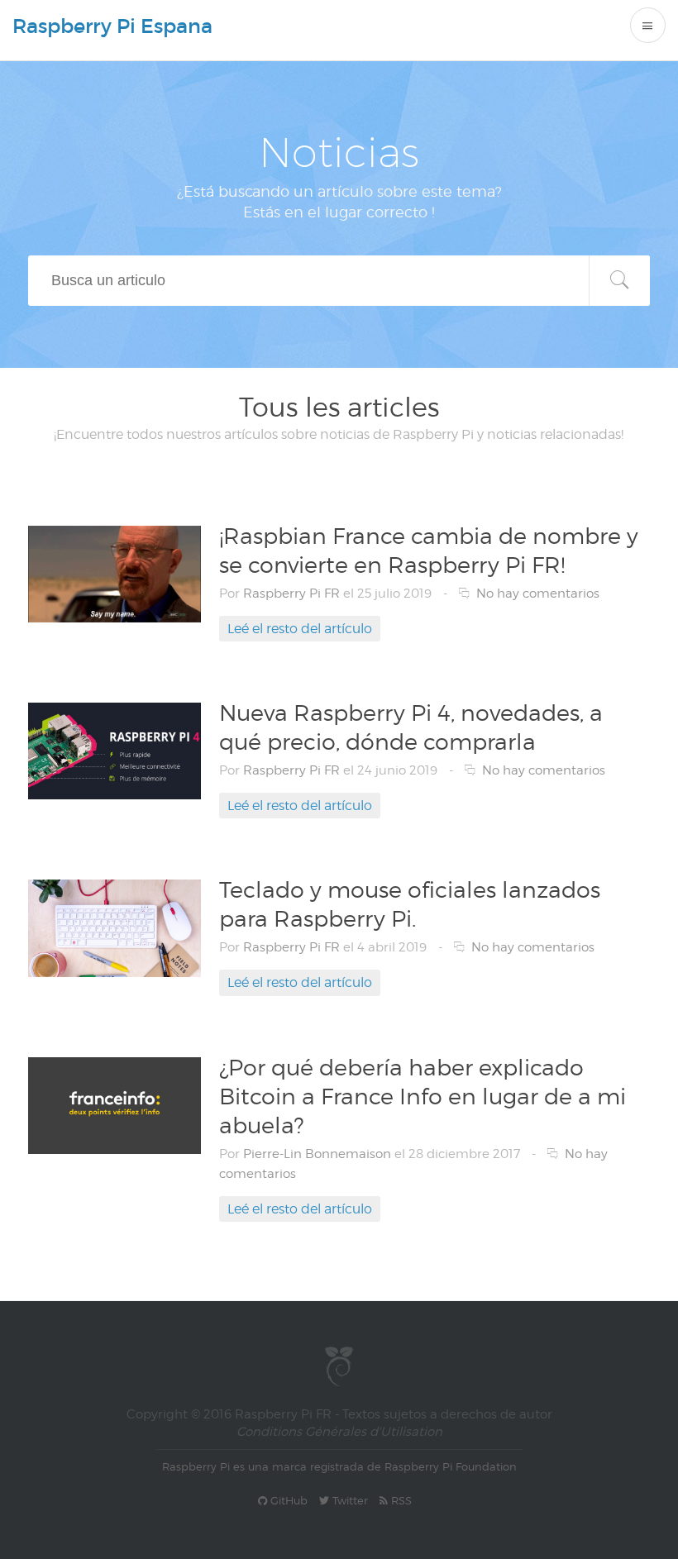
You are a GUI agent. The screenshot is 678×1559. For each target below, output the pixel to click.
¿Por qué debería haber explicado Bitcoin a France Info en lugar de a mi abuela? (422, 1096)
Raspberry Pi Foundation (450, 1466)
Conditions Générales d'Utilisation (339, 1431)
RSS (400, 1500)
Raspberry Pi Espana (112, 26)
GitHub (287, 1500)
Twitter (348, 1500)
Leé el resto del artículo (299, 628)
